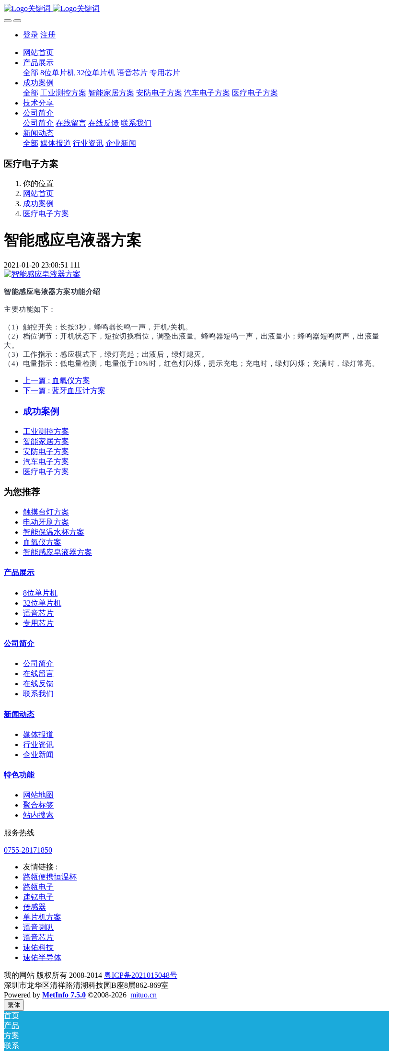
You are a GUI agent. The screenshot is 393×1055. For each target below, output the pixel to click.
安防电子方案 (46, 451)
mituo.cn (143, 995)
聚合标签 (38, 805)
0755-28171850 (28, 850)
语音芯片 (38, 613)
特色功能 (19, 775)
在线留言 (38, 673)
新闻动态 (19, 714)
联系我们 (38, 694)
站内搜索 (38, 815)
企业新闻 (38, 754)
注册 (48, 35)
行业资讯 (38, 744)
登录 (30, 35)
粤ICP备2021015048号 (140, 975)
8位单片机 (40, 593)
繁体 (14, 1004)
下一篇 (64, 391)
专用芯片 (38, 623)
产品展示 (19, 572)
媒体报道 (38, 734)
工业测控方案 (46, 431)
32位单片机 (42, 603)
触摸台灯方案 (46, 512)
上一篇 (56, 380)
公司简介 (19, 643)
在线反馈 (38, 684)
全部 (30, 73)
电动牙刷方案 (46, 522)
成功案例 (38, 203)
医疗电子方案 (46, 214)
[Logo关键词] (196, 9)
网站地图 (38, 795)
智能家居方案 (46, 441)
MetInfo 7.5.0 (64, 995)
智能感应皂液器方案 (57, 552)
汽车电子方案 (46, 461)
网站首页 (38, 52)
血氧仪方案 (42, 542)
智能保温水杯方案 (53, 532)
